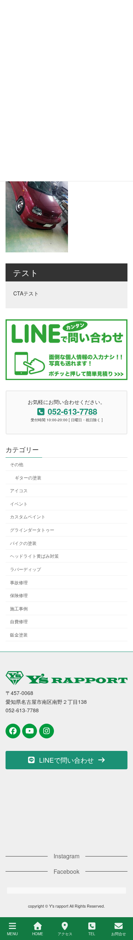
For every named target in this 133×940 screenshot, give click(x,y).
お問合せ (118, 933)
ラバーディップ (25, 569)
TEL (91, 933)
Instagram (66, 856)
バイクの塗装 (23, 542)
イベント (19, 503)
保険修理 (19, 595)
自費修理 (19, 621)
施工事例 (19, 608)
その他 (16, 464)
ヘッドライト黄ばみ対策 (34, 556)
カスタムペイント (27, 516)
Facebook (66, 871)
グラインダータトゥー (32, 529)
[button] (66, 760)
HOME (37, 933)
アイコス (19, 490)
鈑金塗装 (19, 634)
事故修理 (19, 582)
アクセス (65, 933)
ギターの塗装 (28, 477)
